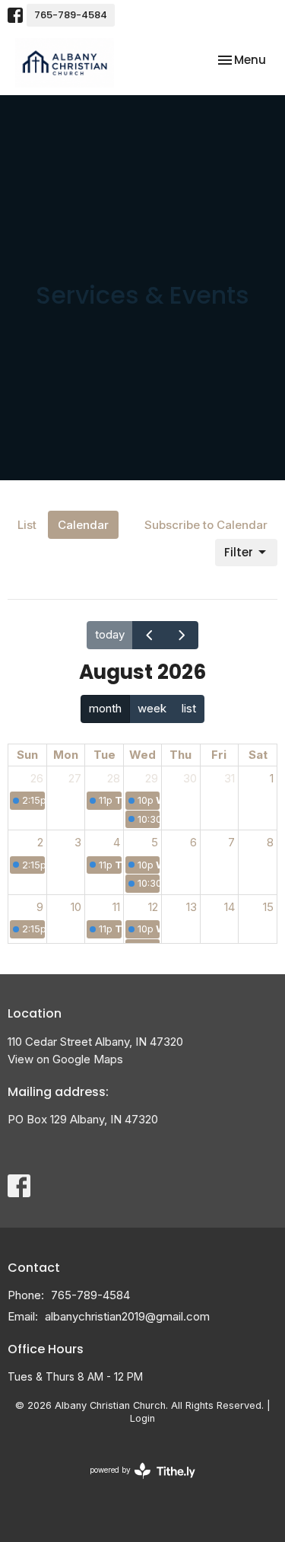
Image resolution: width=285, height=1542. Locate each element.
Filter (238, 552)
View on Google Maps (65, 1059)
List (26, 525)
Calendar (83, 525)
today (110, 634)
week (152, 708)
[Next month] (181, 635)
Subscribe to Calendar (206, 525)
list (189, 708)
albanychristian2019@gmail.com (127, 1316)
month (105, 708)
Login (142, 1418)
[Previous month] (149, 635)
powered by (134, 1483)
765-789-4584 (70, 15)
